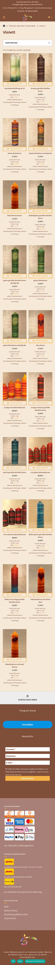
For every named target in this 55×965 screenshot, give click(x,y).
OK (13, 961)
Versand (16, 97)
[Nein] (52, 957)
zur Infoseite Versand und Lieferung (23, 891)
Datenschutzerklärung (35, 961)
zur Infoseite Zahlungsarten (19, 845)
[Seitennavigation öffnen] (8, 17)
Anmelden (27, 724)
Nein (20, 961)
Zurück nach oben (27, 699)
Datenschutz (11, 910)
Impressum (10, 918)
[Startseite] (27, 17)
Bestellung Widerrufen (16, 914)
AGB (6, 906)
